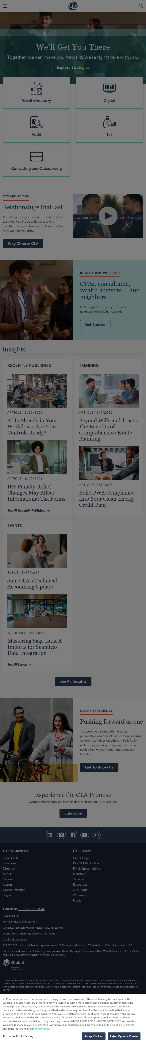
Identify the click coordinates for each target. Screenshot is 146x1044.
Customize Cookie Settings (18, 1036)
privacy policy (52, 1017)
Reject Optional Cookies (124, 1036)
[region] (73, 1019)
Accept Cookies (94, 1036)
